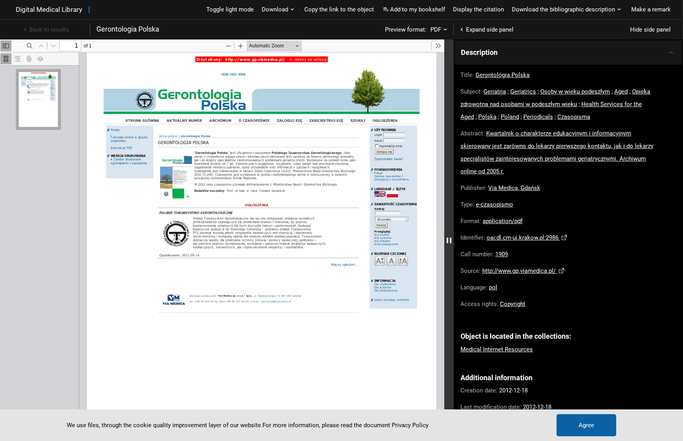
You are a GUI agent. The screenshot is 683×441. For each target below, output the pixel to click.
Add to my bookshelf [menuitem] (417, 9)
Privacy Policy (410, 425)
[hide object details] (449, 240)
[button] (568, 52)
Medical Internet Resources (496, 349)
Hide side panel (650, 29)
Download (275, 9)
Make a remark (651, 9)
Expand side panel (489, 29)
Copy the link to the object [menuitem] (339, 9)
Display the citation (478, 9)
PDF (435, 29)
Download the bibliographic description (563, 9)
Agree (586, 425)
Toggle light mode (230, 9)
